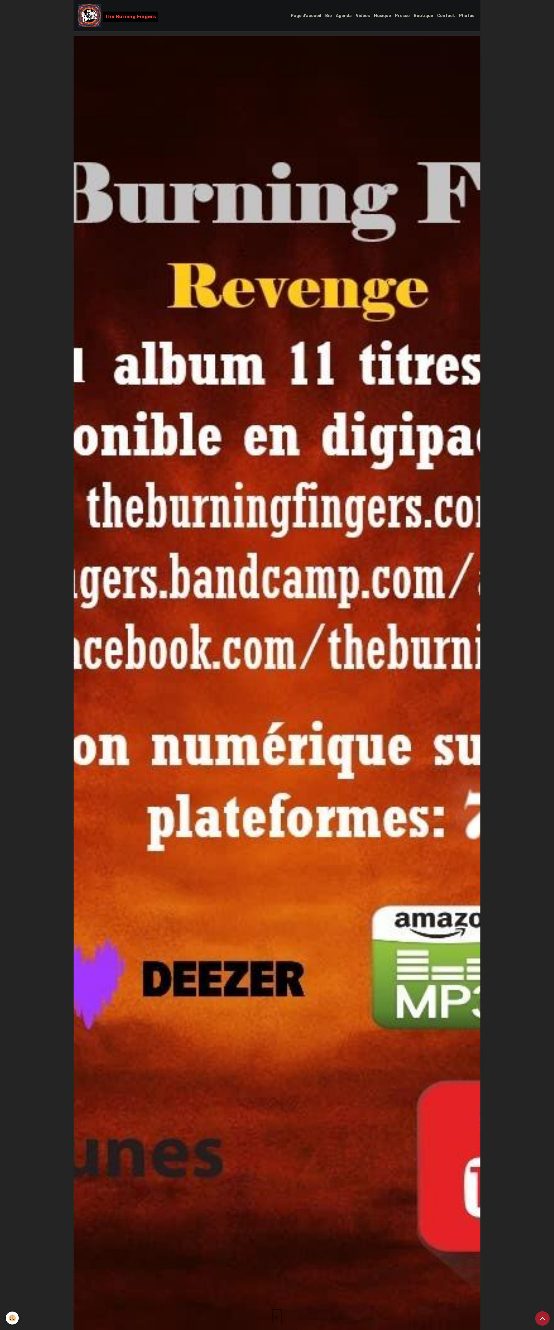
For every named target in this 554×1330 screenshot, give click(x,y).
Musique (382, 15)
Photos (466, 15)
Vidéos (363, 15)
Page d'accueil (306, 15)
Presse (402, 15)
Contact (446, 15)
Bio (328, 15)
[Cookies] (12, 1318)
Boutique (423, 15)
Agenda (344, 15)
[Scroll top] (542, 1318)
